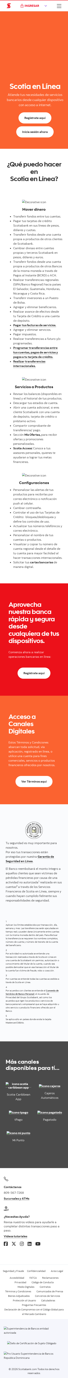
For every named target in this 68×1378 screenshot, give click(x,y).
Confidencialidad (36, 1270)
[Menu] (59, 6)
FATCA (33, 1277)
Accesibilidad (17, 1277)
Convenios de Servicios (47, 1295)
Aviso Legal (57, 1270)
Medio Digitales (26, 1286)
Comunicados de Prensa (49, 1291)
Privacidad (20, 1282)
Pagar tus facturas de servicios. (34, 325)
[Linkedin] (30, 1244)
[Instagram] (22, 1244)
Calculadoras (48, 1300)
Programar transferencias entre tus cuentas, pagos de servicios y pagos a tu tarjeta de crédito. (35, 352)
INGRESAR (32, 6)
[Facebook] (6, 1244)
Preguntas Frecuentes (34, 1304)
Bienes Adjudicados (19, 1295)
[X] (14, 1244)
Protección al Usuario (24, 1300)
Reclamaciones (50, 1277)
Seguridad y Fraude (13, 1270)
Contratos (45, 1286)
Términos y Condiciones (18, 1291)
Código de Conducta (43, 1282)
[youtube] (37, 1244)
